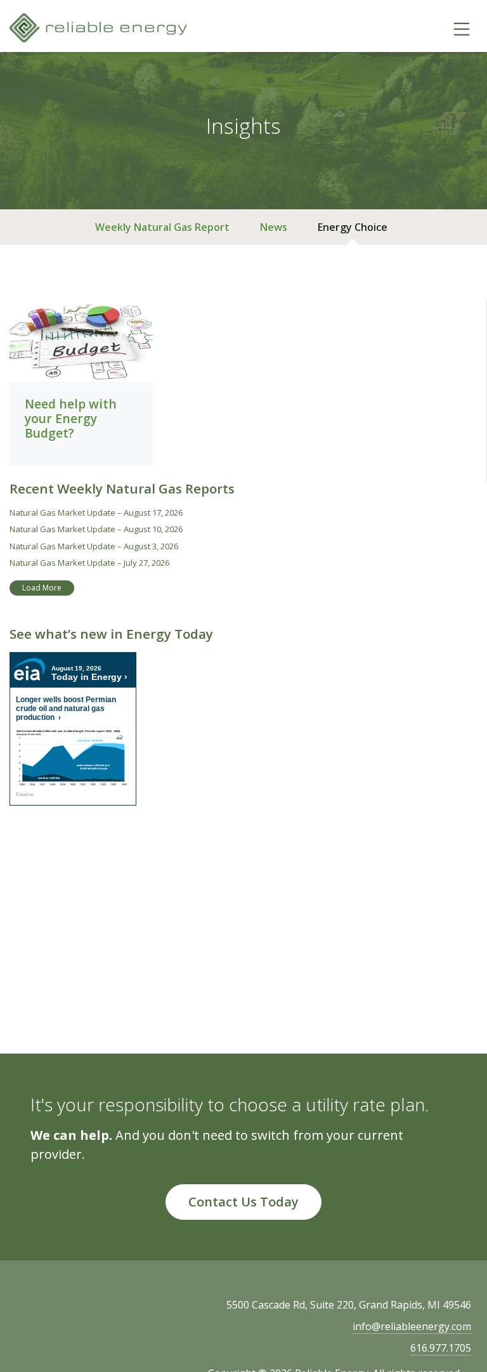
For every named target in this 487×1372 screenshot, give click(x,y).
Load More (42, 587)
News (273, 227)
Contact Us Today (243, 1201)
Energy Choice (352, 227)
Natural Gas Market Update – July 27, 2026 (89, 562)
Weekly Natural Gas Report (162, 227)
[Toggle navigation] (461, 28)
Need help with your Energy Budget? (71, 418)
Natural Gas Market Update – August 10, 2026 (96, 529)
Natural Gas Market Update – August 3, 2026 (94, 546)
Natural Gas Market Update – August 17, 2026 (96, 512)
